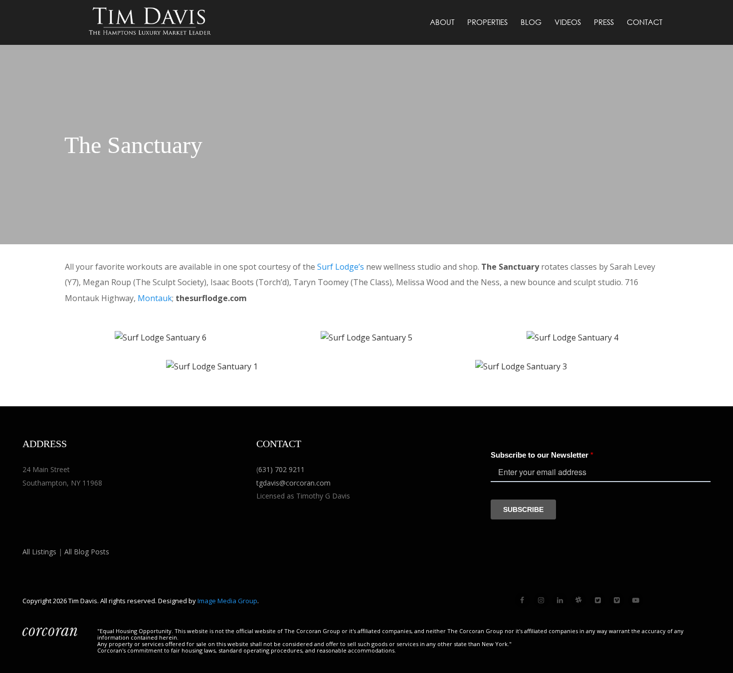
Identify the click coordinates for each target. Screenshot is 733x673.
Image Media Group (227, 600)
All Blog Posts (86, 551)
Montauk (155, 298)
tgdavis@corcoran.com (293, 483)
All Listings (39, 551)
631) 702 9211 (281, 469)
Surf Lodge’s (340, 266)
